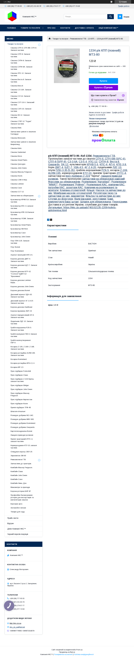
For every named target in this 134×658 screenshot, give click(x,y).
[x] (51, 220)
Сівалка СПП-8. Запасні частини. (20, 55)
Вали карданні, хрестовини (90, 198)
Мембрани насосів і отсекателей (73, 193)
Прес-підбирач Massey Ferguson (20, 394)
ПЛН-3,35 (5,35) (65, 170)
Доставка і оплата (84, 28)
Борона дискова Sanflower (21, 307)
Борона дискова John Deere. (22, 286)
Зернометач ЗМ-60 (18, 456)
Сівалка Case (16, 188)
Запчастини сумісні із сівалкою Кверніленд (23, 143)
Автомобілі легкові (18, 508)
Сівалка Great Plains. (19, 160)
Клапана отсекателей (72, 190)
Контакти (65, 28)
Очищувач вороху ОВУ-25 (21, 452)
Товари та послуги (30, 28)
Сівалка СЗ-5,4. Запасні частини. (20, 97)
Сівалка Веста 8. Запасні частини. (21, 80)
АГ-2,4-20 (90, 167)
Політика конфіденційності (84, 654)
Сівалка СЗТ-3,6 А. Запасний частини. (22, 103)
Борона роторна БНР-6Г (21, 491)
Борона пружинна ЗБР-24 (21, 311)
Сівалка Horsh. (17, 176)
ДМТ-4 (59, 167)
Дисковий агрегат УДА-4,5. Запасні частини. (21, 295)
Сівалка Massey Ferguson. (21, 172)
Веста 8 (114, 161)
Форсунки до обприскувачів (64, 181)
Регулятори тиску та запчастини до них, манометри (82, 194)
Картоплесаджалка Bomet (21, 431)
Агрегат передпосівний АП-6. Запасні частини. (22, 316)
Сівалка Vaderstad (18, 152)
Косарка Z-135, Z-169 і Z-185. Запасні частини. (22, 348)
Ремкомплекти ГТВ (78, 39)
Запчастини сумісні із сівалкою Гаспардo (23, 133)
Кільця (90, 190)
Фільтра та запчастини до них (103, 195)
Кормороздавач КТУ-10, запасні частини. (24, 446)
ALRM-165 (54, 173)
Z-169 (123, 170)
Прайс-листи (12, 518)
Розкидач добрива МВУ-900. (22, 419)
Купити (103, 81)
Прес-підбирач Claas (19, 375)
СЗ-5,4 (83, 161)
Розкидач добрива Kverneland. (23, 423)
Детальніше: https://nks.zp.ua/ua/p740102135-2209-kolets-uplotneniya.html (82, 209)
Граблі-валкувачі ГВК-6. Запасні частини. (24, 335)
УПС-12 (92, 161)
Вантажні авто (16, 504)
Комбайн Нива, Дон (18, 483)
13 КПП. (91, 39)
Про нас (51, 28)
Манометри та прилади (20, 487)
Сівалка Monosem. (18, 138)
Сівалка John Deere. (19, 168)
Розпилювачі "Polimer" (72, 184)
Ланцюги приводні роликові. (22, 435)
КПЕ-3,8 (121, 164)
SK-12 (64, 164)
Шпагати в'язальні (18, 411)
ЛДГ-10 (117, 167)
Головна (11, 28)
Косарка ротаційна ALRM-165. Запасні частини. (23, 354)
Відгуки (10, 523)
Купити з (98, 87)
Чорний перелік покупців (17, 534)
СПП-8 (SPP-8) (57, 161)
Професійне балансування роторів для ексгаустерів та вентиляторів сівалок (22, 497)
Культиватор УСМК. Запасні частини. (22, 220)
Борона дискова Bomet (20, 290)
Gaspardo (54, 164)
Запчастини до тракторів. (21, 464)
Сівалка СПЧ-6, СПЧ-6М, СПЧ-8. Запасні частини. (24, 49)
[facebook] (48, 220)
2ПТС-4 (121, 173)
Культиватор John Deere (20, 237)
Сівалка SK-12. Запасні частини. (20, 116)
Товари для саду (18, 512)
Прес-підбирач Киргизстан (21, 399)
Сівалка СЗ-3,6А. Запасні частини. (21, 91)
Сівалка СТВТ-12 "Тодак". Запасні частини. (21, 122)
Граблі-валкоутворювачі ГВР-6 (21, 341)
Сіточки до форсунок (60, 198)
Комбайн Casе (16, 479)
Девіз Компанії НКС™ (16, 529)
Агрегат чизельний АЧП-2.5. (22, 255)
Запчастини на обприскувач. (22, 196)
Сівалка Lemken (17, 184)
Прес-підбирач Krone (19, 404)
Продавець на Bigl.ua (67, 652)
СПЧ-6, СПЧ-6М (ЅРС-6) (110, 158)
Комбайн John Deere (19, 475)
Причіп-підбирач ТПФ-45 (21, 407)
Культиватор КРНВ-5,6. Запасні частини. (23, 201)
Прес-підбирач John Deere (21, 389)
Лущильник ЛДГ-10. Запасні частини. (22, 322)
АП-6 (112, 164)
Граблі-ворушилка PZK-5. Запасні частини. (21, 329)
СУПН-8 (103, 161)
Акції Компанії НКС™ (108, 28)
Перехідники (119, 201)
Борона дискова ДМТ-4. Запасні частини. (20, 260)
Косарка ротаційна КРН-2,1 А (23, 363)
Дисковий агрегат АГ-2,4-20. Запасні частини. (22, 302)
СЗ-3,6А (72, 161)
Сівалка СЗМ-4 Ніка (19, 180)
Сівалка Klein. (16, 128)
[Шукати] (110, 16)
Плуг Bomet (15, 247)
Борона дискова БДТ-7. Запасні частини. (24, 266)
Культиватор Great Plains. (21, 225)
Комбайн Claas (17, 471)
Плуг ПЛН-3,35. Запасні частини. (20, 242)
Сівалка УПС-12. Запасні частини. (21, 74)
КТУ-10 (87, 173)
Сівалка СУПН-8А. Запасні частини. (21, 68)
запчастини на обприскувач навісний (103, 178)
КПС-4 (103, 164)
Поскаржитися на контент (63, 654)
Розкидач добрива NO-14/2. (22, 415)
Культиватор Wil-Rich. (19, 229)
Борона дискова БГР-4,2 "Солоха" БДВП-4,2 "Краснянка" (21, 273)
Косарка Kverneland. (19, 359)
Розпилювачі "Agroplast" (96, 181)
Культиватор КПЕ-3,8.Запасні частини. (22, 213)
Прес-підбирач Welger (20, 385)
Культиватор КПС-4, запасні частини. (22, 207)
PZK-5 (105, 170)
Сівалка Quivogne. (18, 164)
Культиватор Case (18, 233)
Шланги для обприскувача (95, 201)
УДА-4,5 (78, 167)
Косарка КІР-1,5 (17, 367)
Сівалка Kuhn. (16, 148)
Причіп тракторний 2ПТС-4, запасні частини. (22, 440)
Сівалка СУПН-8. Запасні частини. (21, 62)
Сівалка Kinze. (16, 156)
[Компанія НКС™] (12, 21)
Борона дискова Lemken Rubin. (21, 281)
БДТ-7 (68, 167)
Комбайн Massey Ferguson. (22, 467)
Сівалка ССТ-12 (17, 192)
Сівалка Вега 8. (17, 86)
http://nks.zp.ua (15, 623)
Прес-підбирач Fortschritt (21, 371)
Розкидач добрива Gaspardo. (23, 427)
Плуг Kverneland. (17, 251)
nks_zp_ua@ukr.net (17, 627)
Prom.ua (79, 650)
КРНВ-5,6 (92, 164)
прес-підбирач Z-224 (77, 175)
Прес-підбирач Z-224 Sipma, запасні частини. (22, 380)
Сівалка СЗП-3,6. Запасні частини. (21, 110)
